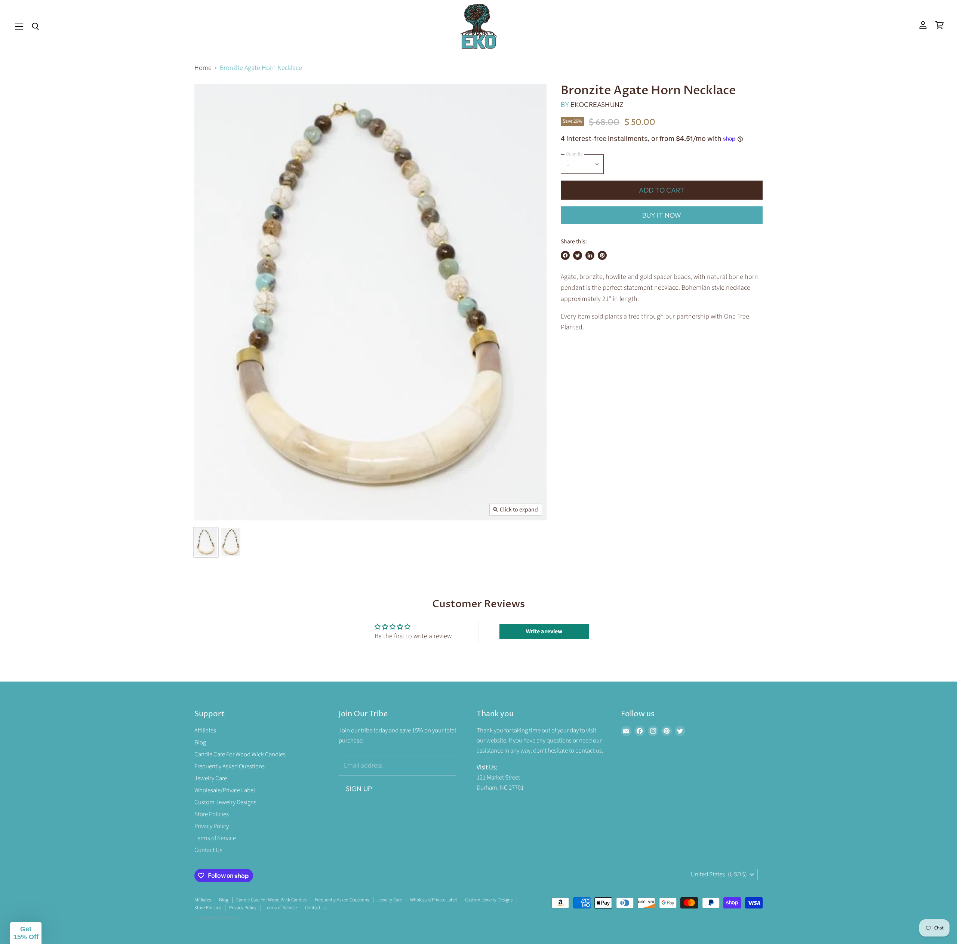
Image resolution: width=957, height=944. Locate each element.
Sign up (359, 788)
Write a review (544, 631)
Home (203, 68)
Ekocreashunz (596, 104)
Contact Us (208, 850)
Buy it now (661, 215)
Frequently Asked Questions (229, 766)
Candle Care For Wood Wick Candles (240, 754)
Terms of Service (215, 838)
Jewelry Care (210, 778)
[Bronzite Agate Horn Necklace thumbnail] (206, 542)
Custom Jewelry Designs (225, 802)
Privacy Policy (211, 826)
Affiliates (205, 730)
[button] (25, 933)
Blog (200, 742)
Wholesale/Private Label (224, 790)
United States (719, 874)
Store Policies (211, 814)
